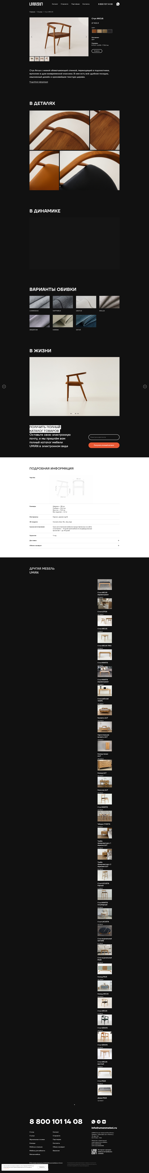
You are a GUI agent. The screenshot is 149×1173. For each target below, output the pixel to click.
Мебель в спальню (36, 1147)
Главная (32, 12)
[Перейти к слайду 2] (73, 413)
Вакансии (56, 1151)
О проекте (64, 4)
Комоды (32, 1143)
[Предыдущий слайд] (31, 37)
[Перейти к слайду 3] (75, 413)
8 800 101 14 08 (105, 4)
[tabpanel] (119, 840)
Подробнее (6, 1168)
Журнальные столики (37, 1139)
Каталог (55, 4)
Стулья (39, 12)
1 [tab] (75, 1105)
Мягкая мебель (34, 1154)
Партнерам (57, 1139)
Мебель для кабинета (37, 1151)
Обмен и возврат (59, 1147)
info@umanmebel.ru (104, 1128)
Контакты (85, 4)
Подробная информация (38, 82)
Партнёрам (75, 4)
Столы (31, 1132)
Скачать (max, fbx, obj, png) (62, 522)
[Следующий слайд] (86, 37)
